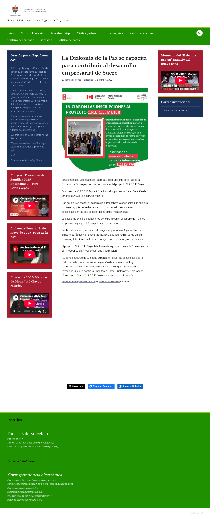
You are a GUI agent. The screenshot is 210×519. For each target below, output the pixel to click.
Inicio (11, 33)
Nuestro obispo (61, 33)
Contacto (46, 40)
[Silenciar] (39, 311)
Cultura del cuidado (20, 40)
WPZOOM (196, 513)
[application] (29, 303)
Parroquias (115, 33)
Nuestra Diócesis (32, 33)
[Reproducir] (14, 311)
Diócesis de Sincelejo (109, 281)
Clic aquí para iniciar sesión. (174, 110)
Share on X (77, 386)
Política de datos (69, 40)
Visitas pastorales (88, 33)
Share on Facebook (103, 386)
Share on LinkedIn (132, 386)
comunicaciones (73, 80)
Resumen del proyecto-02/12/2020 (78, 281)
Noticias (89, 80)
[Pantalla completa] (44, 311)
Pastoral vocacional (141, 33)
